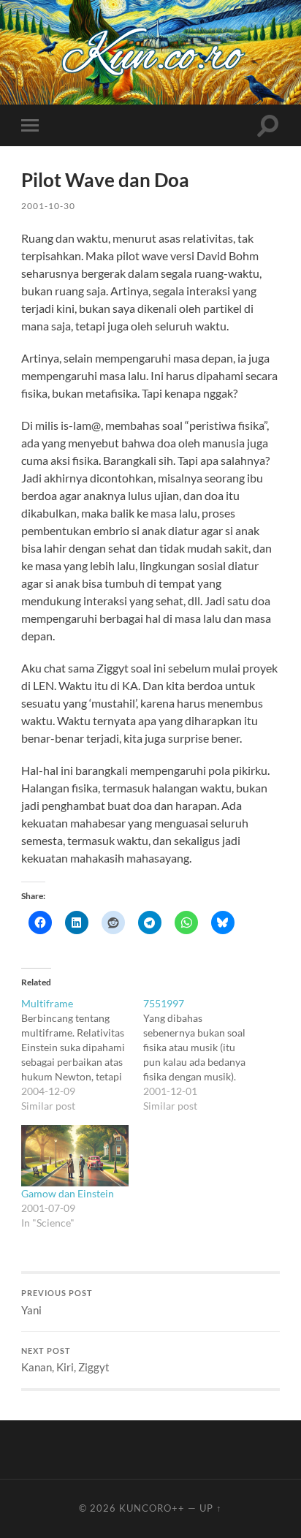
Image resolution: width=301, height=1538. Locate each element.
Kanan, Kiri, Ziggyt (65, 1360)
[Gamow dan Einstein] (75, 1155)
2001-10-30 (48, 205)
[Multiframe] (82, 1054)
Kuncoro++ (152, 1508)
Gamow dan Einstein (67, 1193)
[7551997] (204, 1054)
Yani (57, 1303)
